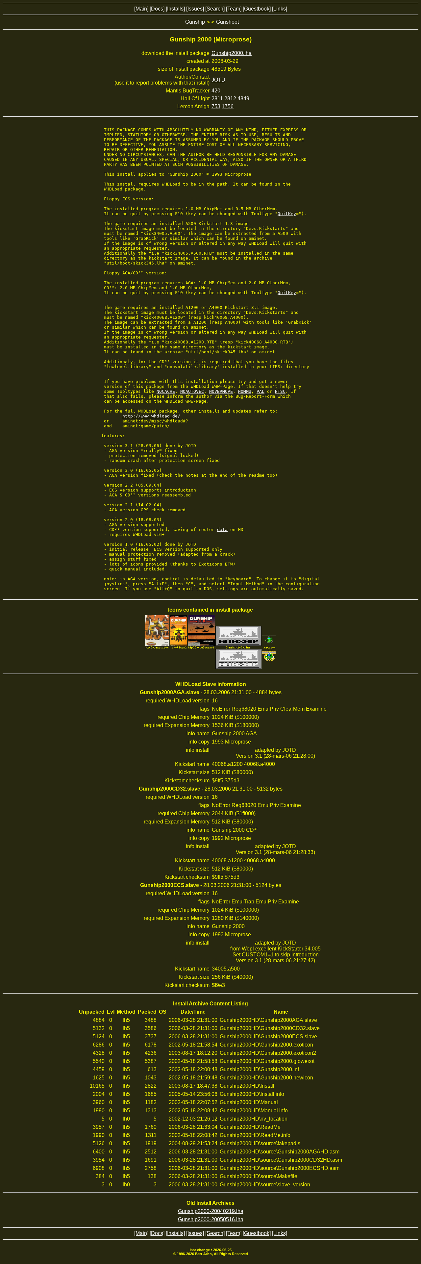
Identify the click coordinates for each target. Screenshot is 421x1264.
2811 (217, 98)
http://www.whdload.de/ (151, 416)
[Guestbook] (257, 9)
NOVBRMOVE (221, 391)
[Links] (279, 9)
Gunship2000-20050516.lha (210, 1219)
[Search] (215, 9)
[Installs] (175, 9)
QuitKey (287, 213)
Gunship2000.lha (231, 53)
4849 (243, 98)
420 (215, 90)
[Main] (141, 9)
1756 (228, 106)
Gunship (195, 22)
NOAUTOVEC (192, 391)
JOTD (218, 80)
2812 (230, 98)
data (222, 529)
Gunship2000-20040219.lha (210, 1211)
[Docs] (157, 9)
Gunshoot (227, 22)
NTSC (280, 391)
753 (215, 106)
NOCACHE (166, 391)
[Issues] (195, 9)
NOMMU (244, 391)
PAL (260, 391)
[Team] (233, 9)
